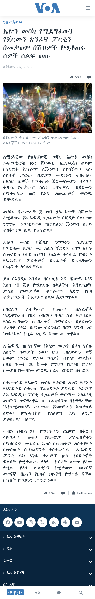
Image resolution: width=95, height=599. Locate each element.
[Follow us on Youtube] (19, 522)
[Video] (59, 592)
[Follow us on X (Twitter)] (42, 522)
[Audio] (37, 592)
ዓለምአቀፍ (12, 22)
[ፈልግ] (80, 592)
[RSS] (54, 522)
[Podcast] (65, 522)
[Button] (75, 77)
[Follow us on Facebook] (8, 522)
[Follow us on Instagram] (31, 522)
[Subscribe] (77, 522)
